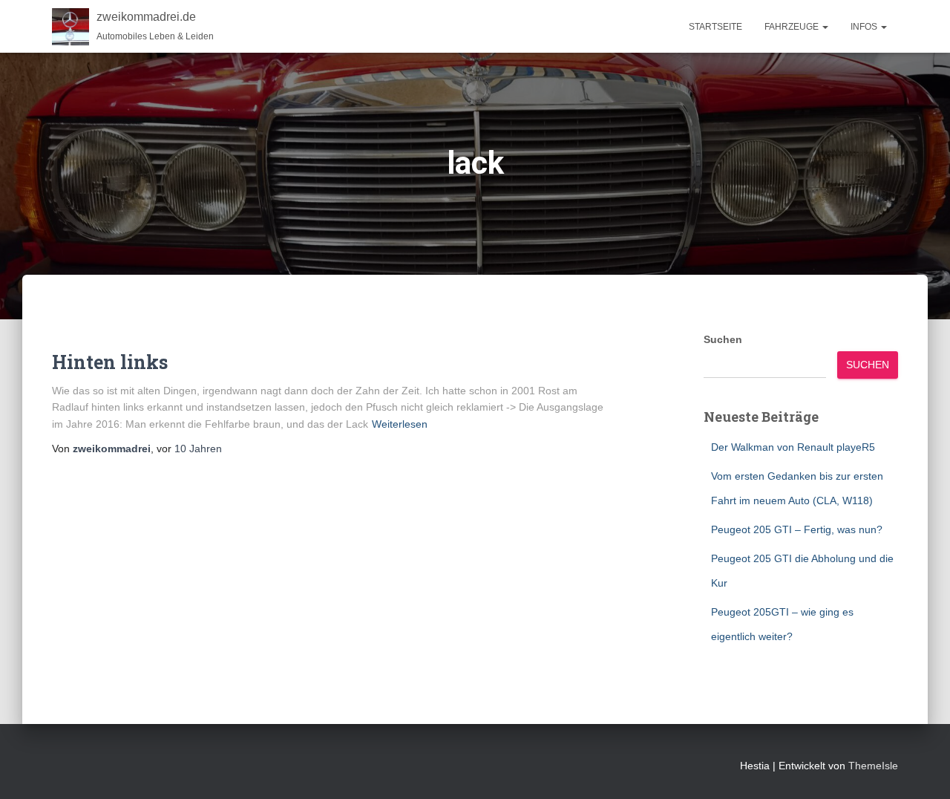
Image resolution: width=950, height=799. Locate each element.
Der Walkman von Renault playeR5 (793, 447)
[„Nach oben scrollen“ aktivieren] (921, 769)
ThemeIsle (873, 766)
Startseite (715, 27)
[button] (824, 27)
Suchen (723, 339)
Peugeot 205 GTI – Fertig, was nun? (796, 529)
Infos (865, 27)
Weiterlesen (400, 424)
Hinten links (110, 362)
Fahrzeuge (792, 27)
